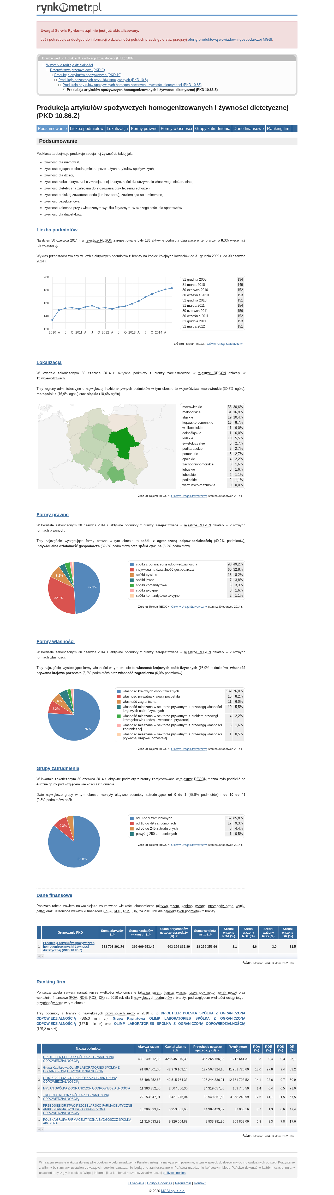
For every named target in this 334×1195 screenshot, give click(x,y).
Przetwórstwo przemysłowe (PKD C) (77, 70)
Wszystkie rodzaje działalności (69, 65)
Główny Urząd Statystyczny (225, 343)
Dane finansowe (249, 128)
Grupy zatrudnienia (212, 128)
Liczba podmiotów (87, 128)
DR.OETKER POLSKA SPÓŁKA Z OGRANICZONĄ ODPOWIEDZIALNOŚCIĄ (78, 1059)
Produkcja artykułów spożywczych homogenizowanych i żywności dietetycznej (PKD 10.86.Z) (68, 946)
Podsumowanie (52, 128)
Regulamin (183, 1183)
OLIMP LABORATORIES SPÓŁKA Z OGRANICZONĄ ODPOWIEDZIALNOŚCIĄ (179, 1024)
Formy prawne (144, 128)
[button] (112, 933)
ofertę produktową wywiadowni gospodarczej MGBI (230, 39)
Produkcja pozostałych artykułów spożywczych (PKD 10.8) (103, 80)
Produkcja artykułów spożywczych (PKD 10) (87, 75)
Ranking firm (278, 128)
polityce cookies (174, 1173)
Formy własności (176, 128)
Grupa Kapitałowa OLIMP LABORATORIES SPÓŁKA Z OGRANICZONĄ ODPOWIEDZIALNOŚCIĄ (81, 1069)
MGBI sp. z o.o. (173, 1191)
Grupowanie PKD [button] (70, 932)
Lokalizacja (117, 128)
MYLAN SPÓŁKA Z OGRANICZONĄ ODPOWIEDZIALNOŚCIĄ (86, 1088)
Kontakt (200, 1183)
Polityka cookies (159, 1183)
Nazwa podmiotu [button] (88, 1048)
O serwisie (136, 1183)
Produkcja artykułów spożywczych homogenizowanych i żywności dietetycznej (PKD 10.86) (132, 85)
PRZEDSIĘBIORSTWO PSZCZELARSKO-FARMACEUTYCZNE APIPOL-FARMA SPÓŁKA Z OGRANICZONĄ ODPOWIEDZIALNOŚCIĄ (87, 1109)
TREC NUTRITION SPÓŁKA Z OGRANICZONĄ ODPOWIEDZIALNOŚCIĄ (76, 1097)
